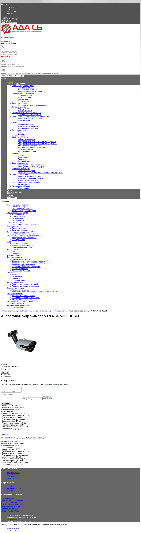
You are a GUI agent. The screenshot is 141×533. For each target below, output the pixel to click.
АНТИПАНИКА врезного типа (23, 296)
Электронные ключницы (10, 506)
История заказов (13, 475)
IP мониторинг (17, 307)
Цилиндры (16, 253)
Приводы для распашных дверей (25, 284)
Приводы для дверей (9, 508)
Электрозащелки (13, 255)
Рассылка (10, 478)
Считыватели (17, 218)
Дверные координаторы (21, 271)
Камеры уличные (61, 311)
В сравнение (6, 376)
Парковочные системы (15, 288)
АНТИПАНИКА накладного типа (24, 300)
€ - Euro (10, 9)
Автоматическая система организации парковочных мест (34, 292)
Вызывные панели (19, 230)
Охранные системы (14, 222)
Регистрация (14, 19)
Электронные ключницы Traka (24, 234)
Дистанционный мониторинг (18, 305)
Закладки (10, 477)
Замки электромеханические (23, 245)
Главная (4, 17)
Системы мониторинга (10, 512)
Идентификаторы (19, 217)
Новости (10, 194)
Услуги (9, 190)
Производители (13, 528)
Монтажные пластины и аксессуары (26, 267)
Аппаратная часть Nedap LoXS (24, 238)
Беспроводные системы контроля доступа (23, 302)
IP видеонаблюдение (20, 207)
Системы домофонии (15, 226)
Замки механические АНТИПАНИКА (26, 298)
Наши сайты (12, 198)
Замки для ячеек (18, 240)
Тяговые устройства (20, 269)
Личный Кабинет (13, 473)
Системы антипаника (15, 294)
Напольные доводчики (21, 259)
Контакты (10, 196)
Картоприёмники (18, 280)
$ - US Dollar (11, 11)
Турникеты (11, 273)
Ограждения (17, 276)
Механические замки (20, 244)
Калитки (15, 274)
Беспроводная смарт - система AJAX (26, 224)
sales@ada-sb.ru (13, 519)
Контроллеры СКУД (20, 215)
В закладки (5, 375)
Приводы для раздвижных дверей (25, 286)
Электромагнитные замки (22, 247)
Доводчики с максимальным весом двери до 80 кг (31, 261)
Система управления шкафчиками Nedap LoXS (25, 236)
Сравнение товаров (9, 23)
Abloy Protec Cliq (18, 303)
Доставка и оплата (14, 192)
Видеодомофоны (19, 228)
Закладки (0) (6, 21)
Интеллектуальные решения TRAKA (21, 232)
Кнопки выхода (18, 220)
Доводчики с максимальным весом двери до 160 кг (31, 263)
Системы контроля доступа (17, 213)
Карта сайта (11, 530)
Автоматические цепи (20, 290)
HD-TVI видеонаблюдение (22, 209)
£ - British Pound (13, 8)
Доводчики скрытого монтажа (23, 265)
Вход (3, 19)
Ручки (14, 251)
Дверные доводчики (14, 257)
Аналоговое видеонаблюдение (24, 211)
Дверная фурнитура (14, 249)
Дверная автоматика (15, 282)
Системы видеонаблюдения (18, 205)
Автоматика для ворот (10, 510)
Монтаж (10, 490)
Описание (5, 434)
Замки (9, 242)
